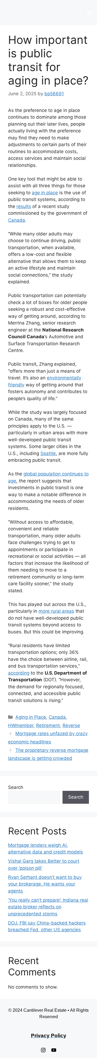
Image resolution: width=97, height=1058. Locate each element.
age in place (45, 192)
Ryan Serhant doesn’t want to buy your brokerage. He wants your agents (45, 884)
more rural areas (56, 611)
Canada (16, 220)
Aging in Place (30, 717)
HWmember (20, 725)
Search (15, 787)
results (23, 206)
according (18, 673)
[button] (89, 12)
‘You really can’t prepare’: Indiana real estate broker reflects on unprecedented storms (48, 906)
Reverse (71, 725)
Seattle (48, 453)
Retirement (48, 725)
